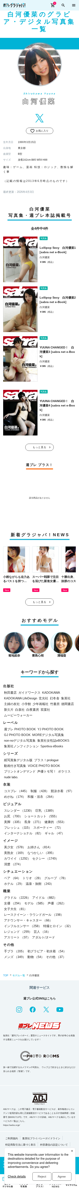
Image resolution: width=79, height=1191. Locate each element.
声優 (57, 903)
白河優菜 (45, 257)
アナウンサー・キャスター (28, 920)
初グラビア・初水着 (46, 951)
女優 (13, 903)
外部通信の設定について (54, 1144)
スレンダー (19, 810)
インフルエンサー (23, 926)
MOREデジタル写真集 (48, 735)
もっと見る (40, 447)
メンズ (15, 957)
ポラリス (64, 771)
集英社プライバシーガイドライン (41, 1138)
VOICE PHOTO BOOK (44, 766)
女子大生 (15, 909)
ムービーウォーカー (18, 715)
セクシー (45, 858)
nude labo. (11, 777)
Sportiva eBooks (51, 746)
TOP (5, 975)
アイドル (44, 897)
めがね (15, 796)
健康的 (55, 822)
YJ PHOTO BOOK (50, 729)
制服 (40, 791)
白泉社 (20, 709)
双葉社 (45, 709)
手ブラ (15, 951)
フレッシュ (18, 827)
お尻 (13, 816)
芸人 (42, 931)
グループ (55, 878)
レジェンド (18, 931)
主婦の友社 (12, 704)
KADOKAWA (51, 692)
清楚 (13, 864)
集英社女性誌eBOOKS (53, 740)
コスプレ (16, 791)
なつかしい (41, 853)
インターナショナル (23, 833)
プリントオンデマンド (20, 771)
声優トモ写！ (46, 771)
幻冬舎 (54, 698)
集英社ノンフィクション (21, 746)
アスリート (17, 937)
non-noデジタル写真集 (20, 740)
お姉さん (39, 847)
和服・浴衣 (41, 796)
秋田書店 (10, 692)
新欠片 (8, 709)
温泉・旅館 (40, 883)
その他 (56, 957)
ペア (12, 878)
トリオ (33, 878)
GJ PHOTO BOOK (17, 735)
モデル (35, 903)
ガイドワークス (29, 692)
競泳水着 (62, 791)
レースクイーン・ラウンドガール (34, 914)
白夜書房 (32, 709)
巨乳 (45, 810)
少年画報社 (40, 704)
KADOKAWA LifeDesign (20, 698)
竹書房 (55, 704)
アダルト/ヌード (43, 937)
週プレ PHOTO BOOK (20, 729)
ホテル (14, 883)
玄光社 (43, 698)
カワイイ (17, 858)
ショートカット (41, 816)
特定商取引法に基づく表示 (20, 1144)
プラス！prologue (46, 760)
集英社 (66, 698)
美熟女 (15, 853)
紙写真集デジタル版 (18, 760)
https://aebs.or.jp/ (11, 1125)
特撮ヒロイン (58, 926)
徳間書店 (67, 704)
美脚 (13, 822)
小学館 (26, 704)
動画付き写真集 (15, 766)
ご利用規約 (11, 1138)
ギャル (55, 833)
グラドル (17, 897)
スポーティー (48, 827)
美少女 (15, 847)
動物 (35, 957)
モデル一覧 (18, 975)
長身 (33, 822)
